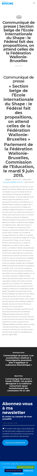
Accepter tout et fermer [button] (25, 467)
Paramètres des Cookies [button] (14, 470)
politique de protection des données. (16, 436)
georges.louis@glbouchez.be (13, 182)
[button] (34, 3)
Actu (18, 17)
